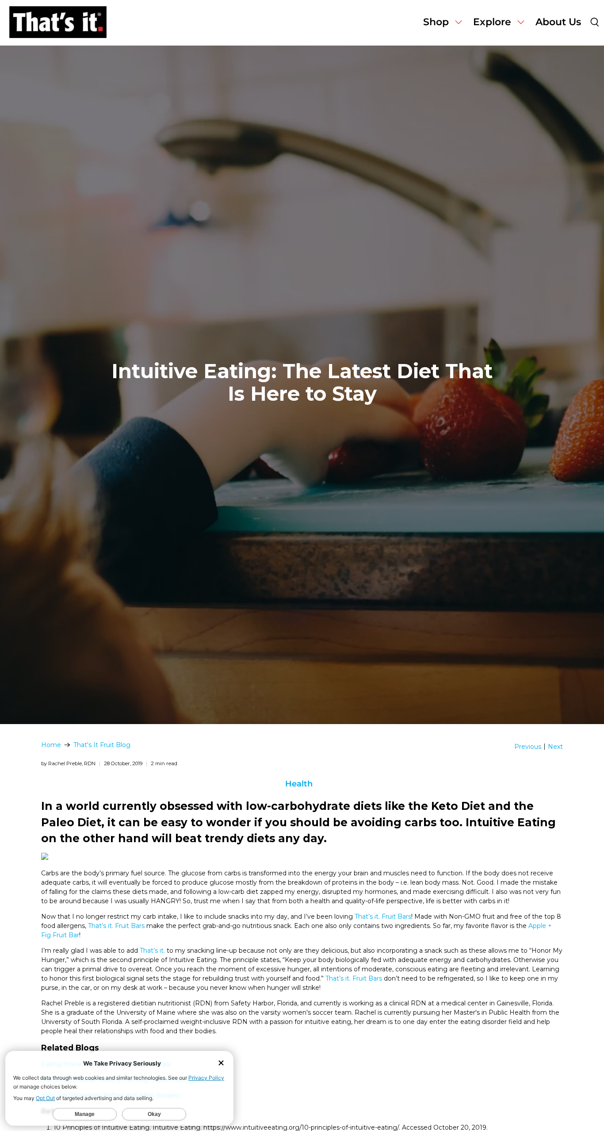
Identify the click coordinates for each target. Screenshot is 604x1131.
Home (51, 745)
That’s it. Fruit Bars (383, 916)
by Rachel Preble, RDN (68, 763)
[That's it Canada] (58, 22)
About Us (558, 22)
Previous (527, 747)
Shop (436, 22)
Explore (492, 22)
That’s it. (152, 951)
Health (299, 784)
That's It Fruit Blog (101, 745)
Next (555, 747)
